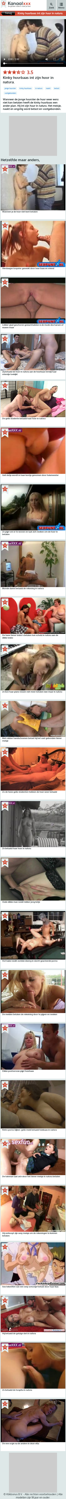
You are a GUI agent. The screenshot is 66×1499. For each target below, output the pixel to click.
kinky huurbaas (26, 88)
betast (56, 88)
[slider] (14, 72)
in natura (38, 88)
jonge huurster (10, 88)
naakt (48, 88)
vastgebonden (10, 93)
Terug (8, 13)
